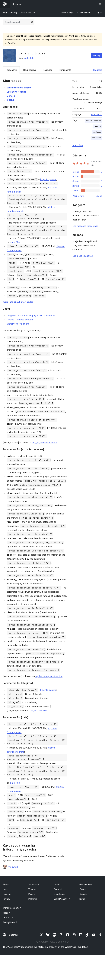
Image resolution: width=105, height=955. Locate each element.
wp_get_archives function (44, 442)
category (97, 126)
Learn (56, 884)
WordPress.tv (62, 899)
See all (99, 196)
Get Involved (86, 884)
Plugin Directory (10, 12)
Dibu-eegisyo (30, 70)
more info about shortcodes (18, 302)
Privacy (6, 899)
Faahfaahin (11, 70)
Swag (83, 899)
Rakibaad (47, 70)
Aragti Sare (77, 145)
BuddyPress (10, 922)
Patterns (32, 899)
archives (97, 121)
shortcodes (96, 138)
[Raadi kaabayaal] (31, 22)
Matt (6, 912)
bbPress (8, 917)
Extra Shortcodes (16, 91)
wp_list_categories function (48, 676)
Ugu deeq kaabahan (82, 255)
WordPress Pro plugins (19, 87)
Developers (59, 894)
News (5, 889)
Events (82, 889)
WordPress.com (12, 907)
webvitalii (28, 58)
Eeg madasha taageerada (85, 226)
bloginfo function (38, 710)
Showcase (33, 884)
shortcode (97, 132)
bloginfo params (48, 179)
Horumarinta (65, 70)
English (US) (96, 114)
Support (58, 889)
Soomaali (13, 934)
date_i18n (15, 242)
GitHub (10, 100)
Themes (32, 889)
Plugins (31, 894)
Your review (78, 196)
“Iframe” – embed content (20, 319)
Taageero (97, 70)
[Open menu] (100, 4)
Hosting (7, 894)
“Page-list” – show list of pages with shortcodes (31, 315)
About (6, 884)
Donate (11, 95)
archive (89, 121)
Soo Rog (96, 55)
